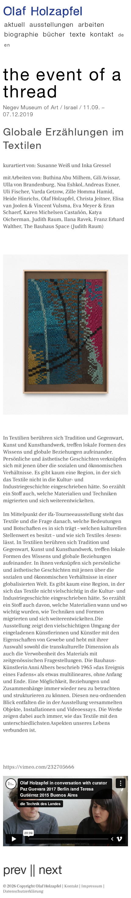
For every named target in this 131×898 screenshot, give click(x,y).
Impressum (91, 886)
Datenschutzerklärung (23, 891)
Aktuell (14, 25)
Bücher (54, 35)
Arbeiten (91, 25)
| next (47, 871)
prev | (18, 871)
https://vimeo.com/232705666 (38, 766)
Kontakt (102, 35)
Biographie (21, 35)
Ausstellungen (52, 25)
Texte (78, 35)
